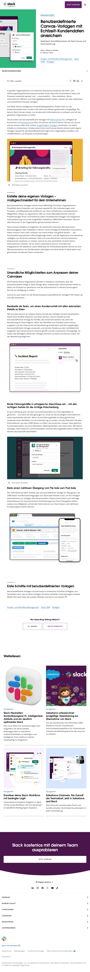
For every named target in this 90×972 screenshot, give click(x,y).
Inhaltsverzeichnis (11, 71)
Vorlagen (50, 62)
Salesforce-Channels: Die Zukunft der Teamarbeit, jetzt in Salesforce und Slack (65, 798)
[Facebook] (74, 81)
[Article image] (24, 686)
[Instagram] (38, 888)
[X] (47, 888)
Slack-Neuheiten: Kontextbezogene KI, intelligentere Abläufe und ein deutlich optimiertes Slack (23, 717)
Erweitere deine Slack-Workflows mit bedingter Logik (22, 797)
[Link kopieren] (82, 81)
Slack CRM (45, 607)
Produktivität (47, 15)
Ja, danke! (32, 626)
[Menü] (85, 4)
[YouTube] (52, 888)
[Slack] (9, 4)
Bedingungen (19, 951)
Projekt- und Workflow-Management (56, 59)
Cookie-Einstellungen (36, 951)
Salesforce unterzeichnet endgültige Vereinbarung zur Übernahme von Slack (62, 716)
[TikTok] (57, 888)
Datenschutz (6, 951)
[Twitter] (70, 81)
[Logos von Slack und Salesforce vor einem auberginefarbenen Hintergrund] (66, 686)
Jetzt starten (73, 5)
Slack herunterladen (10, 945)
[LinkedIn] (78, 81)
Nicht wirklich (55, 626)
